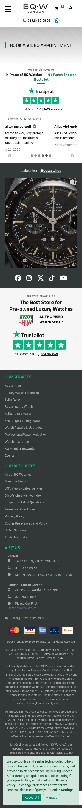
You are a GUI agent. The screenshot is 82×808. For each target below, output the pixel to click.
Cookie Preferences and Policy (26, 518)
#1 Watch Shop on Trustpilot (55, 77)
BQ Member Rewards (20, 444)
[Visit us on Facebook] (18, 274)
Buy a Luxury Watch (19, 402)
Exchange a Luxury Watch (23, 416)
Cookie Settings (61, 790)
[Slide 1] (35, 151)
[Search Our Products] (71, 8)
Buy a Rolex (13, 381)
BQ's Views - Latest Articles (24, 483)
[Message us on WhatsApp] (57, 20)
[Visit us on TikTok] (52, 274)
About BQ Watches (18, 470)
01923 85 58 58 (39, 20)
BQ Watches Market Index (23, 490)
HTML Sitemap (15, 525)
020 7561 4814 (25, 592)
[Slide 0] (32, 151)
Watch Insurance (17, 437)
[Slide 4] (46, 151)
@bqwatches (50, 166)
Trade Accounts (16, 532)
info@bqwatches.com (28, 613)
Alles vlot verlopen (23, 126)
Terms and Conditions (20, 504)
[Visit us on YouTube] (63, 274)
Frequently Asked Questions (24, 498)
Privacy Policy (14, 511)
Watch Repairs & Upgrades (23, 423)
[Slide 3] (43, 151)
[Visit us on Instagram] (29, 274)
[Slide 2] (39, 151)
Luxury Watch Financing (22, 388)
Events (9, 451)
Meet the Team (15, 477)
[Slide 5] (50, 151)
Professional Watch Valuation (26, 430)
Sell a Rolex (12, 395)
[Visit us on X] (40, 274)
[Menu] (8, 9)
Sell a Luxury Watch (18, 409)
